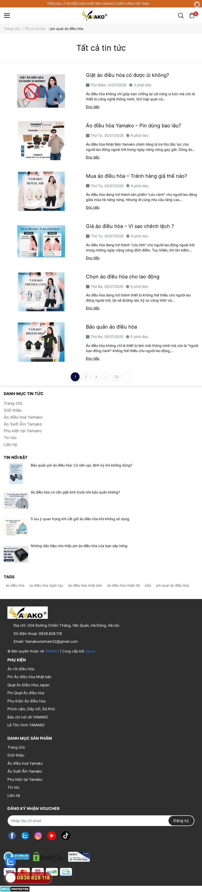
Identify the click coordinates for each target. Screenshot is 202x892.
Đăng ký (181, 820)
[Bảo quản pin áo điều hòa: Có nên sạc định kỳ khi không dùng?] (16, 473)
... (106, 377)
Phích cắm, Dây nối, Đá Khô (31, 709)
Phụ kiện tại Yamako (23, 430)
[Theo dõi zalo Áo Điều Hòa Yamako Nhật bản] (25, 835)
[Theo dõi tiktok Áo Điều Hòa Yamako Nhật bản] (66, 835)
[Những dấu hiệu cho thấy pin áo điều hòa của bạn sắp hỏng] (16, 554)
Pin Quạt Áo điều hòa (25, 693)
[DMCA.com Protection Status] (15, 888)
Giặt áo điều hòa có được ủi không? (127, 75)
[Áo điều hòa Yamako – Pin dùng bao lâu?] (41, 141)
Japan (90, 651)
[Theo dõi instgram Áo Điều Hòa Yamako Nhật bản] (38, 835)
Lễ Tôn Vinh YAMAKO (25, 725)
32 (117, 377)
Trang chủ (13, 403)
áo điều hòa (15, 585)
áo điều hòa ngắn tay (46, 585)
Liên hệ (10, 444)
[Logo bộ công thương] (47, 855)
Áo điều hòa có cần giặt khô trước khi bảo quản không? (75, 492)
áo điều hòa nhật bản (85, 585)
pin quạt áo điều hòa (172, 585)
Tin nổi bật (16, 457)
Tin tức (10, 437)
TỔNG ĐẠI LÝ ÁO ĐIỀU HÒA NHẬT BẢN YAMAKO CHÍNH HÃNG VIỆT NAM (98, 3)
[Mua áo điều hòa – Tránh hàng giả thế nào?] (41, 191)
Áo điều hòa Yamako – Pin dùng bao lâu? (133, 126)
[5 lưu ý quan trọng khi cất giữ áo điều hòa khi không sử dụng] (16, 527)
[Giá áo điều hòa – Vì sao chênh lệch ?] (41, 241)
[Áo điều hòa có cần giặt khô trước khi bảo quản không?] (16, 500)
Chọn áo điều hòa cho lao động (122, 277)
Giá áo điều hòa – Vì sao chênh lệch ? (130, 226)
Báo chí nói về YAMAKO (27, 717)
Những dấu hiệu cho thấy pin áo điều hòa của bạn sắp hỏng (79, 546)
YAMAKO (52, 651)
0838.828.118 (50, 633)
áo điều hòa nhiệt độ (123, 585)
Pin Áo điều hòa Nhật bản (29, 676)
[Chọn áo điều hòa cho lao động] (41, 292)
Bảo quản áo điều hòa (111, 327)
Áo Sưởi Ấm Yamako (23, 424)
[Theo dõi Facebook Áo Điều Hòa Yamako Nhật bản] (12, 835)
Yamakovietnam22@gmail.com (51, 641)
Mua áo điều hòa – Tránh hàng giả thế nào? (136, 176)
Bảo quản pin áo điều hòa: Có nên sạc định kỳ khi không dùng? (81, 465)
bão (148, 585)
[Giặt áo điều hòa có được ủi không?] (41, 90)
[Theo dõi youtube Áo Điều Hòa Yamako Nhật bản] (52, 835)
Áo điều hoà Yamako (23, 417)
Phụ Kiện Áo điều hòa (26, 701)
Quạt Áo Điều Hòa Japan (28, 685)
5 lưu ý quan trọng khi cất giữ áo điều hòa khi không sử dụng (80, 519)
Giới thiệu (13, 410)
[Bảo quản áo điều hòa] (41, 342)
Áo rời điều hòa (20, 669)
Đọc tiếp (93, 107)
